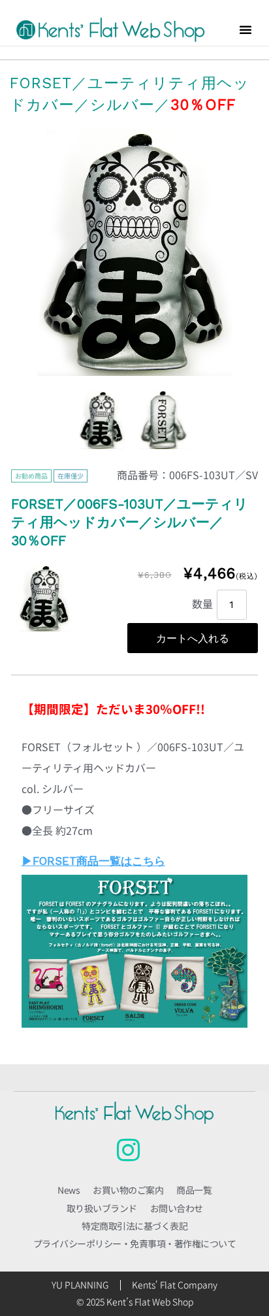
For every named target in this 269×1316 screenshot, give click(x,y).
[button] (245, 29)
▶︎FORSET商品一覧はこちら (93, 861)
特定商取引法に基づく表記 (134, 1225)
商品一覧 (194, 1189)
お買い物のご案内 (128, 1189)
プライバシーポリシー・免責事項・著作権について (134, 1243)
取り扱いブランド (102, 1208)
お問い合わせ (176, 1208)
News (68, 1189)
